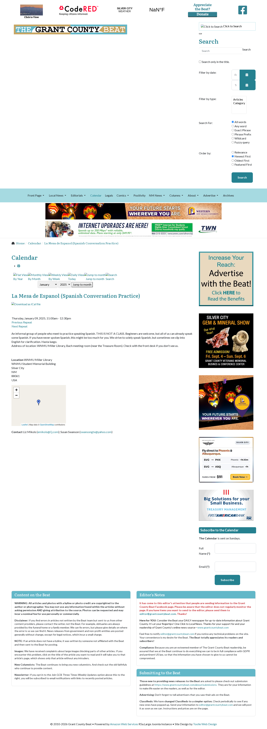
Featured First (243, 164)
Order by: (205, 153)
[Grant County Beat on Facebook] (243, 9)
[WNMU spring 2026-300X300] (226, 402)
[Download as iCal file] (26, 303)
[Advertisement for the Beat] (226, 278)
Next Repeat (19, 326)
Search (242, 177)
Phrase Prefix (242, 134)
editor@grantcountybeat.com (157, 613)
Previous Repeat (22, 322)
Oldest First (241, 160)
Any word (240, 126)
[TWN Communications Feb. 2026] (133, 228)
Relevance (240, 152)
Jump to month (82, 284)
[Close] (200, 33)
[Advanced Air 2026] (226, 459)
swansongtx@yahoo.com (96, 432)
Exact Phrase (242, 130)
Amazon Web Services (124, 724)
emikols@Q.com (48, 432)
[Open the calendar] (248, 75)
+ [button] (16, 390)
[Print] (18, 265)
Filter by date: (207, 72)
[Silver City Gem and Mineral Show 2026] (226, 340)
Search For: (206, 122)
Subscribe (227, 580)
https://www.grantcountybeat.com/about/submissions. (186, 684)
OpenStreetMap (47, 424)
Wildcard (240, 138)
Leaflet (25, 424)
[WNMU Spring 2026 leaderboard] (133, 211)
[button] (36, 195)
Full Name (204, 550)
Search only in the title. (215, 61)
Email (204, 566)
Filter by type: (207, 98)
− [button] (16, 395)
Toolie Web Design (205, 724)
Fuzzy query (242, 142)
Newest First (242, 156)
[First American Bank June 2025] (226, 504)
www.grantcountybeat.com (213, 627)
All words (240, 122)
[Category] (239, 103)
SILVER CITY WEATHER (140, 10)
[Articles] (239, 99)
